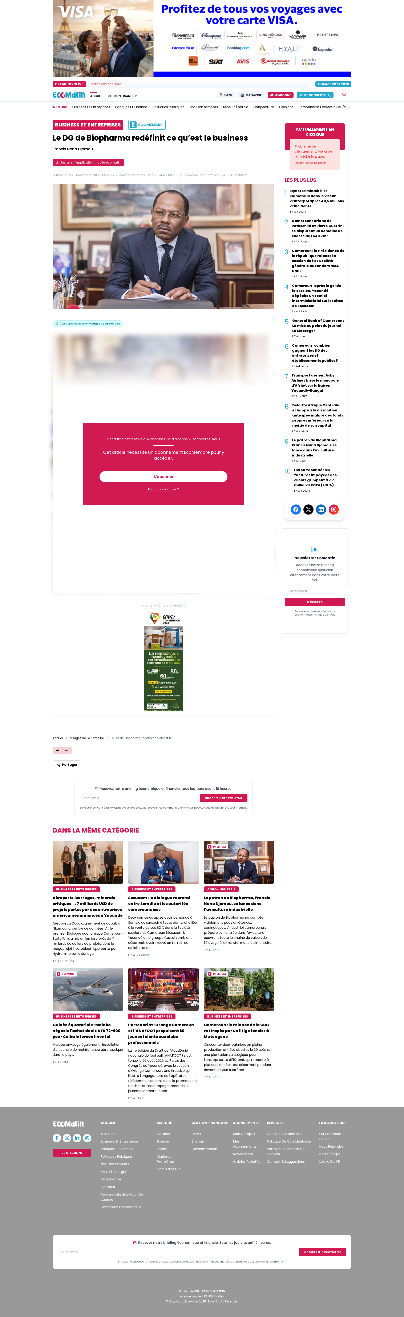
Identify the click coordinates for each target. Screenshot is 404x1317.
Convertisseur (168, 1169)
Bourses (163, 1141)
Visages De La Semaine (87, 738)
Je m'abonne (280, 95)
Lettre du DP (329, 1161)
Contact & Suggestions (286, 1161)
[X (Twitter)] (308, 509)
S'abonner (163, 476)
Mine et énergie (113, 1171)
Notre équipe (329, 1154)
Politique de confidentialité (289, 1141)
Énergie (197, 1141)
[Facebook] (296, 509)
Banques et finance (117, 1149)
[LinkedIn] (321, 509)
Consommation (204, 1149)
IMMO (196, 1133)
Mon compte (244, 1133)
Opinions (108, 1186)
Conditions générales (284, 1133)
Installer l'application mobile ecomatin (91, 162)
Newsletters (243, 1154)
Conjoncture (111, 1179)
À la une (108, 1133)
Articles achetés (246, 1161)
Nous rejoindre (331, 1146)
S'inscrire (315, 602)
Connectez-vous (205, 439)
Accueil (58, 738)
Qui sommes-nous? (330, 1136)
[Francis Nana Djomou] (163, 247)
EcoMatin (240, 175)
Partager (70, 764)
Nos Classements (115, 1164)
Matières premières (165, 1159)
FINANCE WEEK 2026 (333, 84)
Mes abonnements (245, 1144)
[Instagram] (334, 509)
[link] (163, 660)
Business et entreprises (119, 1141)
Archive (62, 750)
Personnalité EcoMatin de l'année (122, 1197)
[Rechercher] (344, 94)
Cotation (164, 1133)
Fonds (162, 1149)
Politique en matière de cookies (286, 1151)
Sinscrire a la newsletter (223, 798)
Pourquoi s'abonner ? (163, 489)
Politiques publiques (117, 1156)
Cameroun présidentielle (121, 1207)
